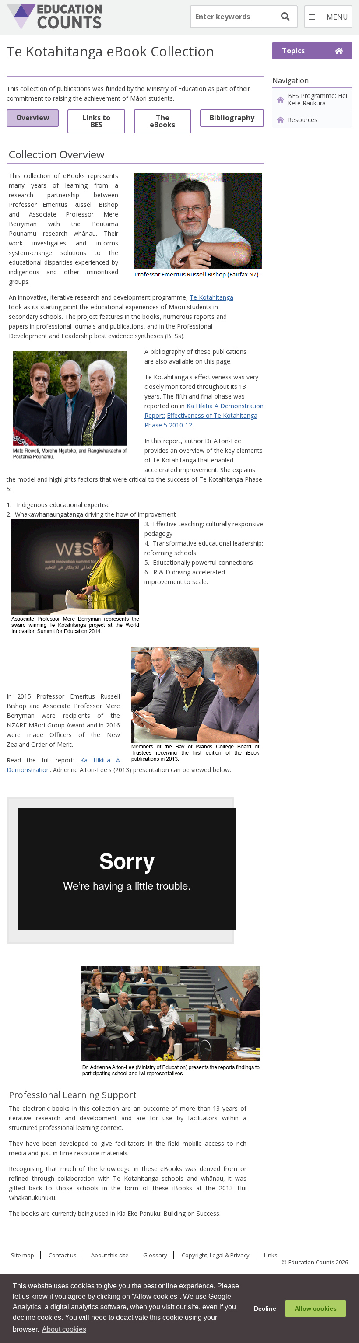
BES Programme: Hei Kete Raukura (317, 99)
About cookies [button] (64, 1329)
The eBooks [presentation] (162, 121)
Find (284, 16)
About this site (110, 1255)
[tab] (33, 121)
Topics (293, 51)
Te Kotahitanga (211, 297)
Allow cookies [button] (316, 1308)
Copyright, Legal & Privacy (216, 1255)
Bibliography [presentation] (232, 117)
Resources (302, 119)
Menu (328, 16)
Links (271, 1255)
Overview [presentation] (32, 117)
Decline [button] (265, 1308)
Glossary (155, 1255)
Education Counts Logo (54, 17)
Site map (22, 1255)
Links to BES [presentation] (96, 121)
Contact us (63, 1255)
